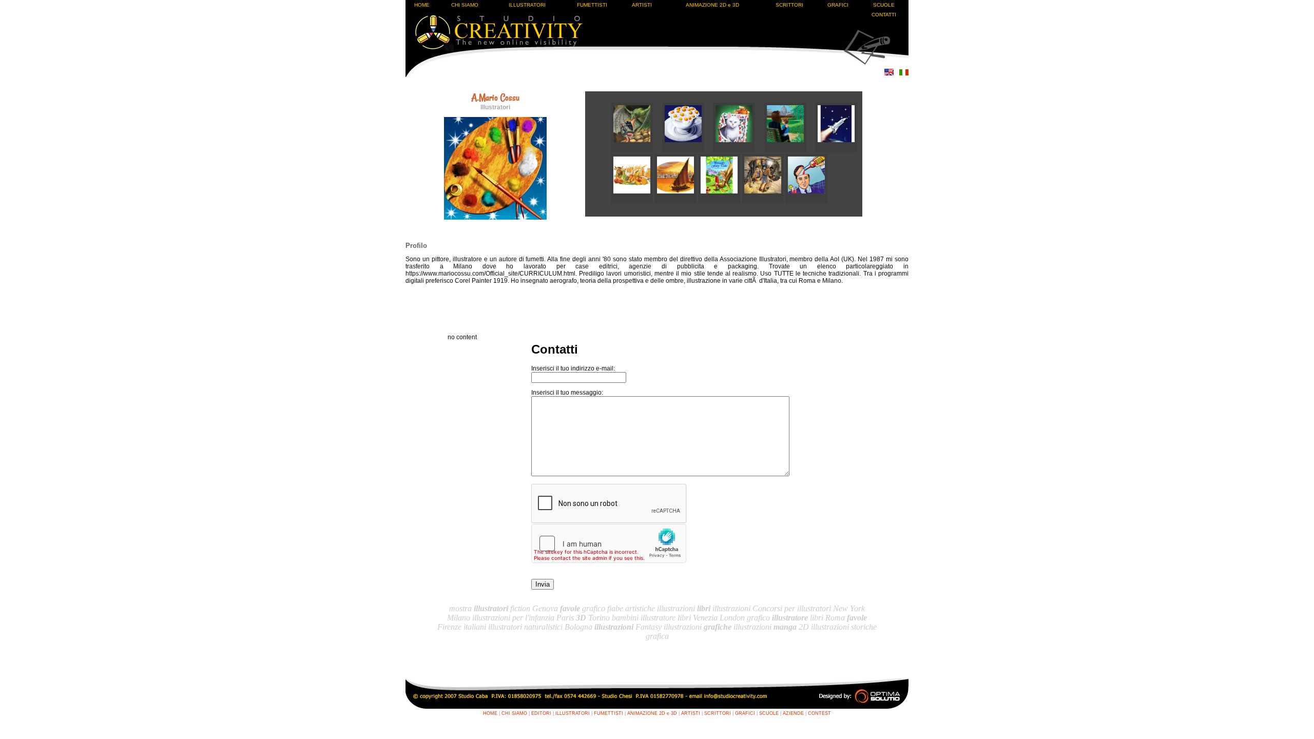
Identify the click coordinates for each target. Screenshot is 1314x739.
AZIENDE (793, 713)
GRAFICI (837, 5)
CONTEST (819, 713)
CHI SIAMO (464, 5)
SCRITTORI (789, 5)
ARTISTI (642, 5)
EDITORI (541, 713)
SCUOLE (884, 5)
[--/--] (636, 150)
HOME (422, 5)
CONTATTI (884, 14)
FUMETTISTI (592, 5)
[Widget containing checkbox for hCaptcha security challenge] (608, 543)
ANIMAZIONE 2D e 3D (712, 5)
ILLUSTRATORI (527, 5)
